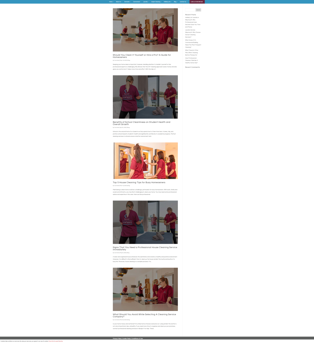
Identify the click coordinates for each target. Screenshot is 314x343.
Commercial (136, 1)
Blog (175, 1)
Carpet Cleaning (155, 1)
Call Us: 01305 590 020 (197, 1)
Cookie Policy (126, 338)
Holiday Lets (167, 1)
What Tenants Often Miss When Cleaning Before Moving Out (191, 53)
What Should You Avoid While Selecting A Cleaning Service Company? (144, 315)
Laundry (145, 1)
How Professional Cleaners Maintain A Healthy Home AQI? (191, 60)
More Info (51, 341)
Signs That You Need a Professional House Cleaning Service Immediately (145, 248)
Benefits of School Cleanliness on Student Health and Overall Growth (141, 123)
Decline (61, 341)
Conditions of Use (137, 338)
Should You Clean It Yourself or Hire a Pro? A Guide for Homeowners (142, 56)
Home (111, 1)
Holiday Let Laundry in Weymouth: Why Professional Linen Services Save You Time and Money (192, 22)
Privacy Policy (117, 338)
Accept (56, 341)
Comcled (116, 60)
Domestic (127, 1)
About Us (118, 1)
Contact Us (183, 1)
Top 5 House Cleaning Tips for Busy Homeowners (139, 182)
